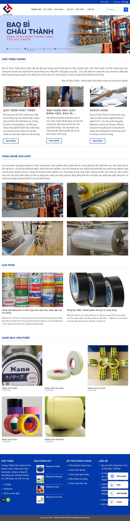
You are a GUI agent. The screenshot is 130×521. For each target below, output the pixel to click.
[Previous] (6, 295)
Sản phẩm (58, 9)
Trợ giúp (79, 9)
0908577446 (107, 491)
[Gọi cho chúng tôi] (8, 500)
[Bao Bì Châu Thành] (14, 9)
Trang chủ (36, 9)
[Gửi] (126, 9)
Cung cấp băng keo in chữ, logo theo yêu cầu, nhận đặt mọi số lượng (32, 311)
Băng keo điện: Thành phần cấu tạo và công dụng (92, 310)
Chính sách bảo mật (78, 483)
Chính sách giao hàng (79, 474)
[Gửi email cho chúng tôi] (3, 500)
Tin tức (70, 9)
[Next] (124, 295)
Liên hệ (90, 9)
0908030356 (107, 487)
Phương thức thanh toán (80, 465)
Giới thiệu (47, 9)
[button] (105, 2)
